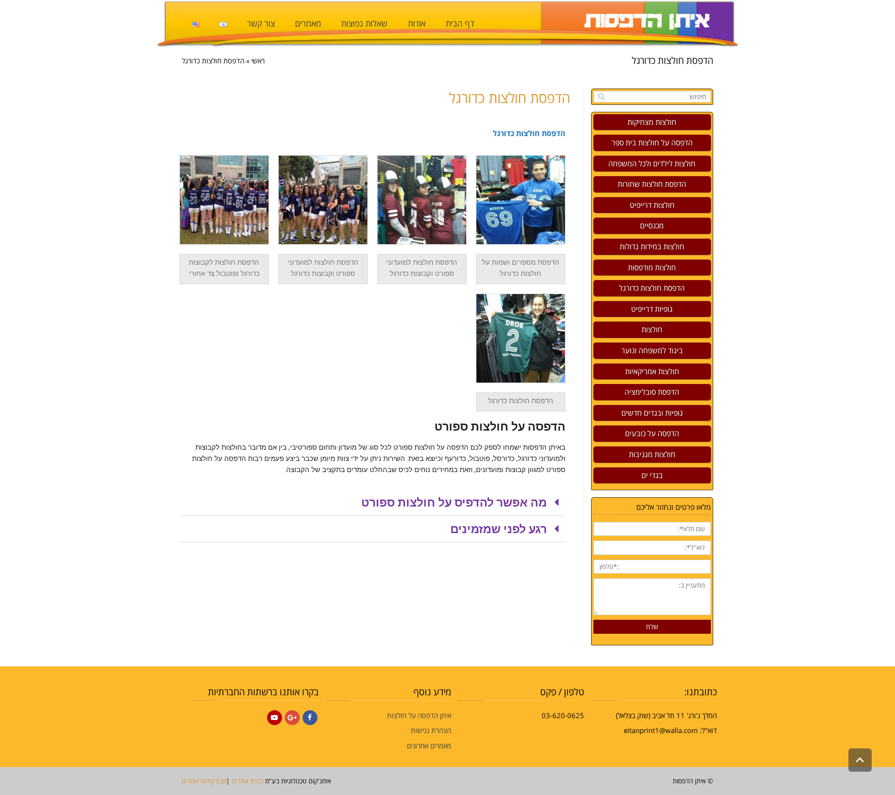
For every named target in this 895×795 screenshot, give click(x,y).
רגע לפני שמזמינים (498, 529)
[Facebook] (310, 717)
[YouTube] (274, 717)
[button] (372, 502)
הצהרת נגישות (431, 730)
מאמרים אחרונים (429, 745)
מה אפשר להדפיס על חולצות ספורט (454, 502)
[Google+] (292, 717)
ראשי (258, 60)
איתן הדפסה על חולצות (419, 715)
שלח (652, 627)
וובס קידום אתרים (204, 780)
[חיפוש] (601, 96)
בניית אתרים (247, 780)
